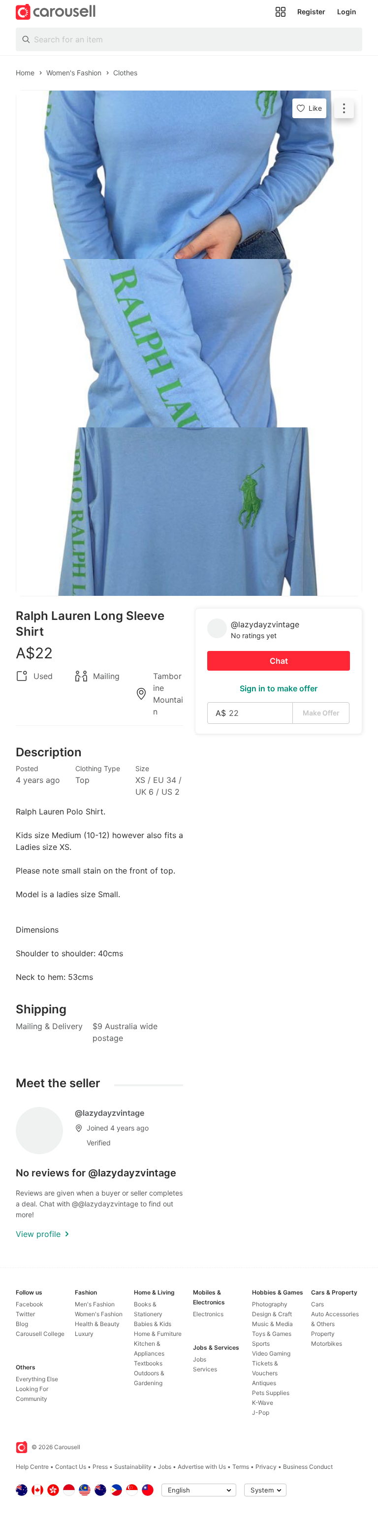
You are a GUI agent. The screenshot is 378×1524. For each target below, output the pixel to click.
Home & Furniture (158, 1333)
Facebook (29, 1304)
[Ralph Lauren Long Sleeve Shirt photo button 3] (189, 511)
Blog (22, 1324)
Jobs (199, 1359)
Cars (317, 1304)
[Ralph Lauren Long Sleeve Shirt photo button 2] (189, 343)
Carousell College (40, 1333)
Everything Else (37, 1379)
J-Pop (260, 1412)
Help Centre (32, 1466)
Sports (261, 1343)
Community (31, 1398)
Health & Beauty (97, 1324)
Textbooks (148, 1363)
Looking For (32, 1389)
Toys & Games (271, 1333)
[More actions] (344, 108)
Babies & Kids (152, 1324)
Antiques (264, 1383)
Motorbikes (326, 1343)
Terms (240, 1466)
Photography (269, 1304)
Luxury (84, 1333)
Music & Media (272, 1324)
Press (100, 1466)
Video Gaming (271, 1353)
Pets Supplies (270, 1392)
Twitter (25, 1314)
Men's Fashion (95, 1304)
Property (323, 1333)
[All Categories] (280, 12)
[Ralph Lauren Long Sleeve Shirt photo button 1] (189, 175)
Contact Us (70, 1466)
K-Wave (262, 1402)
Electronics (208, 1314)
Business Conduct (308, 1466)
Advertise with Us (202, 1466)
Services (205, 1369)
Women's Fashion (99, 1314)
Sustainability (133, 1466)
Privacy (266, 1466)
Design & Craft (272, 1314)
